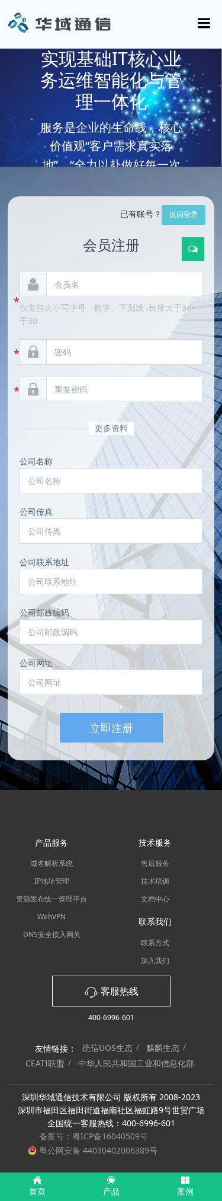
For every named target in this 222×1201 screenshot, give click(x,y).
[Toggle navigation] (204, 23)
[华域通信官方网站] (111, 23)
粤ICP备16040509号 (110, 1136)
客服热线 (118, 991)
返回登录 (183, 214)
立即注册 (111, 728)
